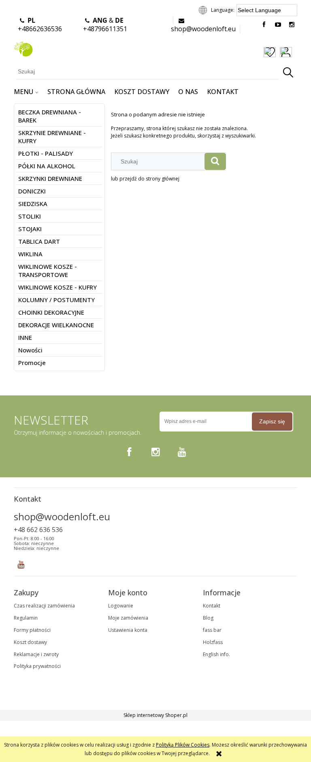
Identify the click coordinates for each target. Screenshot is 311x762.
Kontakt (211, 605)
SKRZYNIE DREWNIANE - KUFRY (52, 137)
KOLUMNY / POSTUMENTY (56, 300)
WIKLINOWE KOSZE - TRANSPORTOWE (47, 270)
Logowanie (120, 605)
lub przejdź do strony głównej (145, 178)
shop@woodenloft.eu (203, 28)
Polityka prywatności (37, 666)
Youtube (21, 563)
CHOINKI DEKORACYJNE (51, 312)
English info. (216, 654)
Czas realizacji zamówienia (44, 605)
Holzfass (213, 642)
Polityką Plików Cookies (182, 744)
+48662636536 (40, 24)
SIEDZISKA (32, 204)
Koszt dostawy (30, 642)
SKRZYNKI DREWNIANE (50, 178)
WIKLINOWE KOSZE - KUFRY (57, 287)
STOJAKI (30, 229)
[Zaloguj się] (286, 53)
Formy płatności (32, 630)
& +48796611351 (105, 24)
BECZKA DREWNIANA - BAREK (49, 116)
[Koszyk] (296, 53)
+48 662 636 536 (38, 529)
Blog (208, 617)
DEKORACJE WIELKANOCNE (56, 325)
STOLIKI (29, 216)
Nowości (30, 350)
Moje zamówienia (128, 617)
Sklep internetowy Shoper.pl (155, 715)
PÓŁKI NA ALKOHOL (46, 166)
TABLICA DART (39, 241)
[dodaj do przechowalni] (270, 53)
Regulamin (26, 617)
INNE (25, 337)
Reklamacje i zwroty (36, 654)
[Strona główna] (23, 47)
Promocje (32, 362)
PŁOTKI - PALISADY (45, 153)
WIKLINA (30, 254)
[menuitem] (26, 92)
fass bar (212, 630)
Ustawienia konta (127, 630)
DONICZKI (32, 191)
